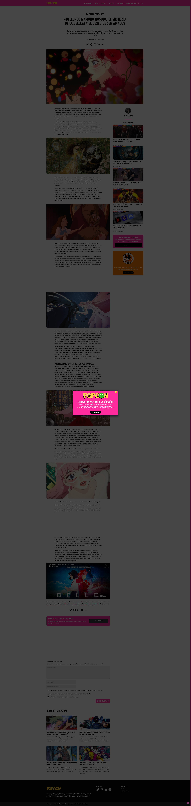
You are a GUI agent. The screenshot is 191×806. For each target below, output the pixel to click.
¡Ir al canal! (95, 412)
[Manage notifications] (188, 803)
